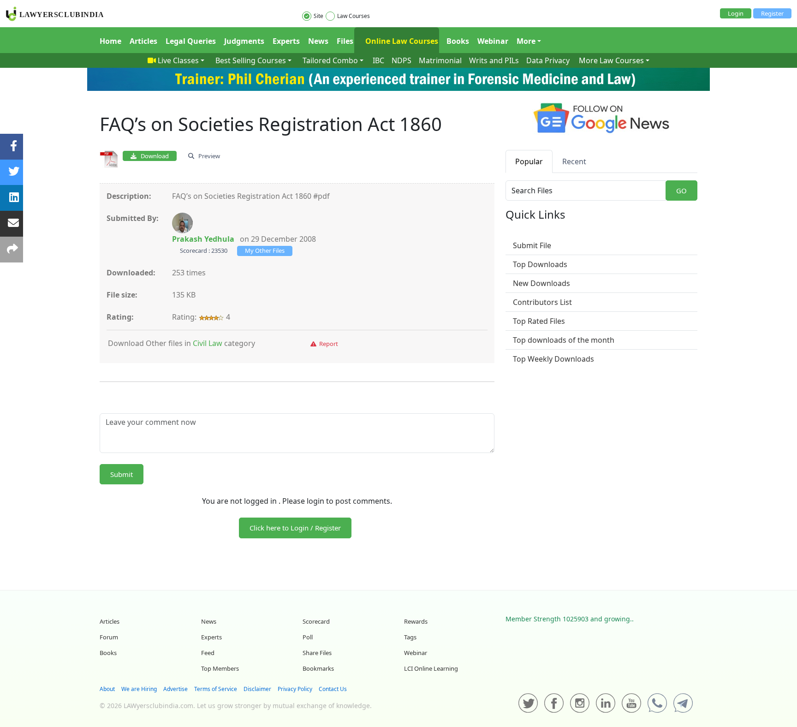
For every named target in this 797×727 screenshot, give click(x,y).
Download (153, 156)
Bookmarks (318, 668)
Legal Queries (191, 41)
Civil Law (207, 343)
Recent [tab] (574, 161)
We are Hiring (139, 689)
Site (318, 16)
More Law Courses (611, 60)
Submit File (532, 245)
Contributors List (542, 302)
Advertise (175, 689)
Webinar (492, 41)
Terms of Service (215, 689)
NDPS (401, 60)
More (526, 41)
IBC (378, 60)
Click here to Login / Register (295, 527)
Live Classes (178, 60)
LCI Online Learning (431, 668)
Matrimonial (440, 60)
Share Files (317, 653)
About (107, 689)
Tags (410, 637)
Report (327, 344)
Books (457, 41)
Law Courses (353, 16)
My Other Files (265, 250)
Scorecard (316, 621)
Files (345, 41)
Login (735, 13)
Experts (286, 41)
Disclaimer (257, 689)
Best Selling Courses (250, 60)
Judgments (244, 41)
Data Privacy (548, 60)
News (318, 41)
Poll (308, 637)
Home (110, 41)
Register (772, 13)
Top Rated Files (539, 321)
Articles (143, 41)
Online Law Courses (400, 41)
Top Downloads (540, 264)
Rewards (416, 621)
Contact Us (333, 689)
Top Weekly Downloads (553, 359)
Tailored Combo (330, 60)
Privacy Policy (295, 689)
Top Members (220, 668)
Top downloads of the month (563, 340)
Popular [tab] (529, 161)
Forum (109, 637)
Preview (207, 156)
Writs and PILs (494, 60)
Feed (207, 653)
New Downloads (541, 283)
